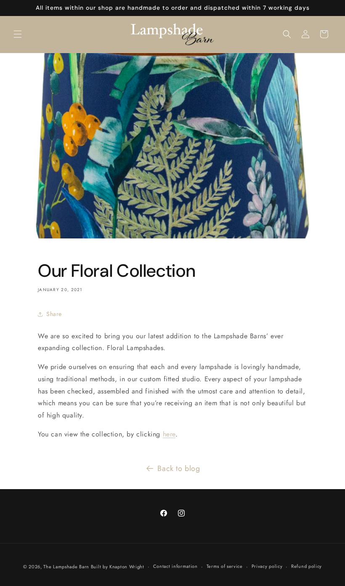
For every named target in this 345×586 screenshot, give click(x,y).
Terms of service (225, 566)
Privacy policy (267, 566)
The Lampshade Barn (66, 566)
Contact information (175, 566)
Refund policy (306, 566)
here (169, 434)
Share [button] (54, 314)
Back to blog (178, 468)
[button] (17, 34)
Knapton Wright (126, 566)
